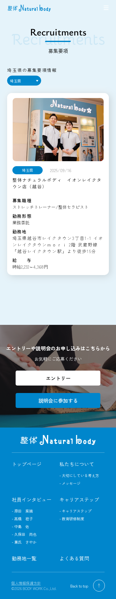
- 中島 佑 (20, 526)
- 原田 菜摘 (22, 510)
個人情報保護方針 (26, 583)
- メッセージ (69, 483)
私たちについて (76, 464)
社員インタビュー (31, 499)
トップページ (26, 464)
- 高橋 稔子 (22, 518)
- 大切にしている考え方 (79, 475)
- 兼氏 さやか (24, 542)
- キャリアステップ (75, 510)
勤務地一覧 (24, 558)
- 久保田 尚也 (24, 534)
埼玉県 (15, 80)
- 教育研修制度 (71, 518)
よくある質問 (74, 558)
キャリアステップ (79, 499)
